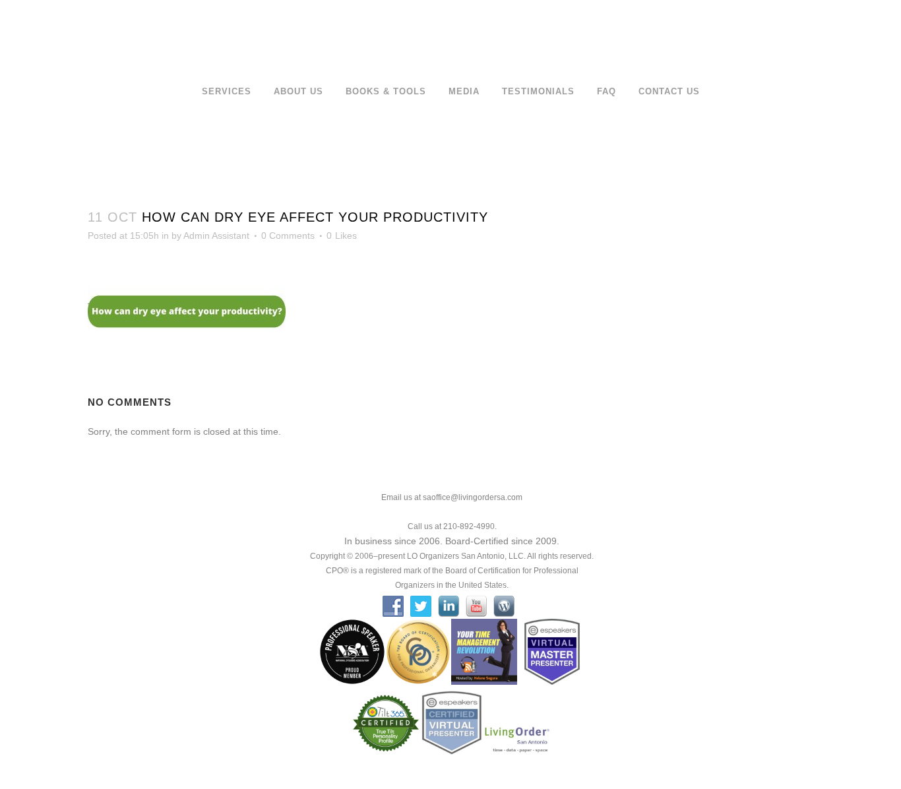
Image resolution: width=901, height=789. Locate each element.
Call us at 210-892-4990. (452, 526)
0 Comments (288, 235)
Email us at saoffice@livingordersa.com (451, 497)
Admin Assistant (216, 235)
